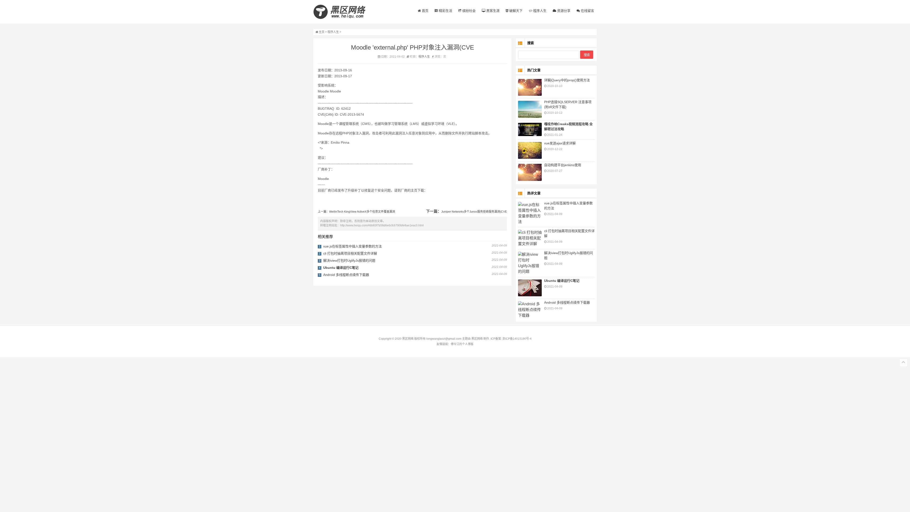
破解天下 (515, 11)
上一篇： (323, 211)
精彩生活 (445, 11)
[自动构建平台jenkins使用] (530, 172)
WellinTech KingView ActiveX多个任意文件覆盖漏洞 (362, 211)
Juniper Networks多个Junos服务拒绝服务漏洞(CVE (474, 211)
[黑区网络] (342, 12)
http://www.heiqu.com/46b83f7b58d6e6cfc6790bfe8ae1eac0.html (382, 225)
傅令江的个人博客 (462, 344)
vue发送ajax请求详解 (560, 143)
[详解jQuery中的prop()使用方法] (530, 87)
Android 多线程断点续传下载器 (346, 275)
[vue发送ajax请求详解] (530, 150)
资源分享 (563, 11)
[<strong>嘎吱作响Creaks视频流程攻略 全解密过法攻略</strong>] (530, 129)
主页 (321, 32)
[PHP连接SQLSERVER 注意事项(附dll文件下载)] (530, 109)
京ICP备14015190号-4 (517, 338)
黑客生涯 (492, 11)
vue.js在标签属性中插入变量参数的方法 (352, 246)
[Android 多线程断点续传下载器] (530, 309)
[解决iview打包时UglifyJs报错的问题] (530, 263)
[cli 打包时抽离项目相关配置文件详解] (530, 238)
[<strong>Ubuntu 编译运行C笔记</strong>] (530, 287)
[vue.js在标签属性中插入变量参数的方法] (530, 213)
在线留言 (587, 11)
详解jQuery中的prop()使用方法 (567, 80)
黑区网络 (477, 338)
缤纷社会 (468, 11)
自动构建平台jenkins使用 (562, 165)
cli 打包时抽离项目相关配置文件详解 (350, 253)
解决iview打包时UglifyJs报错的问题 (349, 260)
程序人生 (539, 11)
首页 (424, 11)
